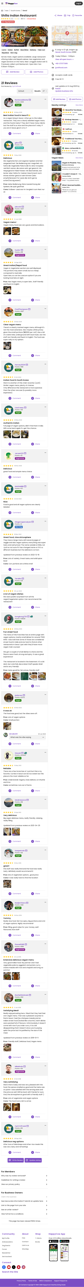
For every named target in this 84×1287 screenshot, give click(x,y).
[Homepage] (11, 3)
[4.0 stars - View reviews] (66, 141)
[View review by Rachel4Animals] (9, 998)
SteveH (18, 753)
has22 (57, 88)
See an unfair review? (9, 1209)
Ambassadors (7, 1242)
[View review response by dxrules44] (5, 735)
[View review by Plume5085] (9, 947)
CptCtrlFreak (16, 86)
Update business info (64, 91)
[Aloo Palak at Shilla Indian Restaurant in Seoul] (7, 434)
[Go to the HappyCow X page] (14, 1267)
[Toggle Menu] (2, 3)
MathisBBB (19, 486)
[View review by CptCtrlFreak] (9, 1129)
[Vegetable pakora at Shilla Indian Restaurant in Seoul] (7, 676)
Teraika (18, 578)
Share (59, 15)
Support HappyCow (60, 1281)
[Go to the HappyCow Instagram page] (23, 1267)
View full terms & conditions (12, 1214)
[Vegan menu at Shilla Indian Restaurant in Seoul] (24, 676)
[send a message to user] (30, 100)
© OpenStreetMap (73, 42)
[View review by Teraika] (9, 581)
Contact (25, 1242)
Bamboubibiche (21, 100)
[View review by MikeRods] (9, 1069)
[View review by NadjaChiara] (9, 905)
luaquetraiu (20, 850)
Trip (68, 15)
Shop (38, 1233)
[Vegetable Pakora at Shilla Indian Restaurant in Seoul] (16, 976)
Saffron (68, 129)
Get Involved (7, 1257)
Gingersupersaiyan (23, 522)
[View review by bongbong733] (9, 619)
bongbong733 (21, 616)
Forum (4, 1249)
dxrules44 (13, 734)
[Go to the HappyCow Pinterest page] (18, 1267)
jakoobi (18, 207)
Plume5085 (19, 944)
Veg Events (6, 1246)
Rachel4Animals (21, 995)
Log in (78, 3)
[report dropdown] (45, 99)
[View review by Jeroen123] (9, 456)
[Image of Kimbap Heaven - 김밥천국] (56, 122)
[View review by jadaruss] (9, 698)
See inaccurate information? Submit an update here (22, 1201)
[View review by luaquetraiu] (9, 853)
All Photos (39, 44)
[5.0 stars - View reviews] (67, 112)
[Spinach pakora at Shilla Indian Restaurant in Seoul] (7, 1107)
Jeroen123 (19, 453)
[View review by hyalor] (9, 253)
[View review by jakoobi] (9, 209)
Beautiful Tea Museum (74, 110)
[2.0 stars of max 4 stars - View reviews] (66, 122)
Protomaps (63, 42)
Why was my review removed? (13, 1176)
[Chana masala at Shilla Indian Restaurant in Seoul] (16, 831)
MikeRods (19, 1066)
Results (38, 91)
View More (79, 105)
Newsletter (6, 1253)
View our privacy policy (10, 1184)
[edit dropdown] (43, 737)
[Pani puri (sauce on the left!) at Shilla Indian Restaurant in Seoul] (33, 676)
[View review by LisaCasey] (9, 410)
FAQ (23, 1238)
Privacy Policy (21, 1281)
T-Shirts (38, 1238)
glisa (17, 143)
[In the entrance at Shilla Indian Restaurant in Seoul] (16, 1107)
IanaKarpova (20, 800)
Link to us (25, 1245)
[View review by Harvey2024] (9, 367)
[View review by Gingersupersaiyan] (9, 524)
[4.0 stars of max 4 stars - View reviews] (5, 19)
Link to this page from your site (13, 1205)
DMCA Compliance (45, 1281)
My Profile (5, 1238)
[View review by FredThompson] (9, 312)
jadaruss (18, 695)
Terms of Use (32, 1281)
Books (37, 1242)
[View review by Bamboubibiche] (9, 102)
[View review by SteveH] (9, 756)
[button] (67, 33)
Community (8, 1233)
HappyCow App (57, 1233)
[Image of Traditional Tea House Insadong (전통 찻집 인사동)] (56, 141)
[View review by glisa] (9, 145)
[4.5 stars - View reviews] (66, 150)
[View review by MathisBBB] (9, 489)
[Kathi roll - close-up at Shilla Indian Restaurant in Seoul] (42, 676)
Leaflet (57, 42)
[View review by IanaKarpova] (9, 802)
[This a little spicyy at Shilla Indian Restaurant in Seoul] (16, 434)
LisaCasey (19, 407)
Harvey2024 (20, 365)
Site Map (25, 1249)
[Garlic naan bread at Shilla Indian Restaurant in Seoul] (7, 831)
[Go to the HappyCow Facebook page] (4, 1267)
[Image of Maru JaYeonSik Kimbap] (56, 150)
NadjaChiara (20, 903)
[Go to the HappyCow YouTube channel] (9, 1267)
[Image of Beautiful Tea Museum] (57, 112)
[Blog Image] (56, 166)
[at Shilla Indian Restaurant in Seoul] (7, 231)
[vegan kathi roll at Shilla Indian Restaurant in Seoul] (16, 676)
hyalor (17, 250)
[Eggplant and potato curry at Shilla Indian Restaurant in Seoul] (7, 976)
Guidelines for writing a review (13, 1180)
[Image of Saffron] (57, 131)
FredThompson (21, 309)
